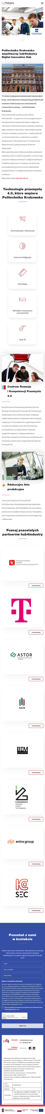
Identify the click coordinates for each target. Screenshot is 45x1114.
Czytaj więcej (36, 585)
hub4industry (23, 1048)
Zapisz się (22, 1026)
